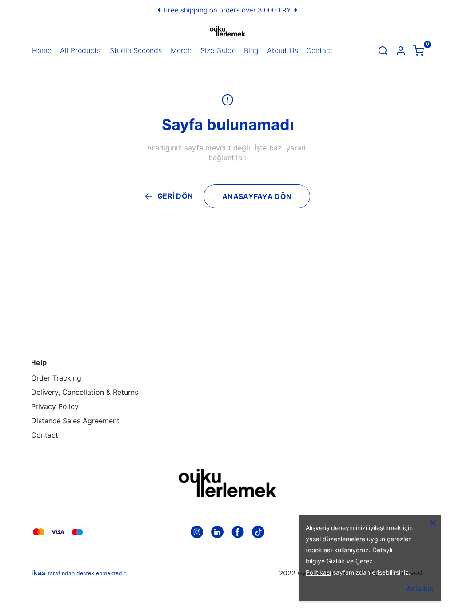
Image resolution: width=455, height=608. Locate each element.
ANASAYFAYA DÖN (256, 196)
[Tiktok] (258, 532)
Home (42, 50)
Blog (251, 50)
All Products (80, 50)
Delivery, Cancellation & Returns (84, 392)
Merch (181, 50)
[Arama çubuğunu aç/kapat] (383, 51)
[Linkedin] (217, 532)
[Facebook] (237, 532)
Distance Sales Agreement (75, 420)
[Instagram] (197, 532)
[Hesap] (401, 51)
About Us (282, 50)
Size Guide (218, 50)
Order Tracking (56, 377)
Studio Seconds (136, 50)
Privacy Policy (55, 406)
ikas (38, 572)
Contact (319, 50)
